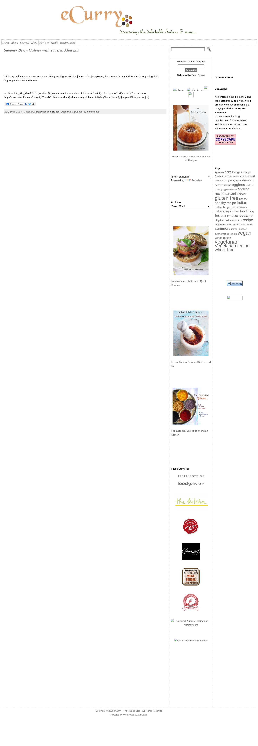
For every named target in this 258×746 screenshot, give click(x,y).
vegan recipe (223, 237)
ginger (242, 193)
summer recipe (222, 234)
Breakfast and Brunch (47, 111)
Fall (227, 194)
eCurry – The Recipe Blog (127, 711)
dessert (247, 180)
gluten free (227, 198)
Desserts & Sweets (71, 111)
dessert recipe (223, 184)
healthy (243, 198)
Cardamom (220, 176)
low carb (225, 220)
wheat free (224, 249)
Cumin (218, 180)
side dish (242, 224)
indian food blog (242, 211)
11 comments (91, 111)
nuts (232, 220)
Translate (197, 180)
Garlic (233, 194)
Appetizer (219, 172)
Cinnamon (233, 176)
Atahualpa (142, 714)
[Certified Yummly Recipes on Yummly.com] (191, 624)
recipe (248, 220)
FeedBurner (198, 75)
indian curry (222, 211)
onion (238, 220)
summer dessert (238, 229)
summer (222, 228)
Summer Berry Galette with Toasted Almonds (41, 50)
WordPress (128, 714)
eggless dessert (230, 190)
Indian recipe (226, 215)
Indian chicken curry (238, 207)
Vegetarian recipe (232, 245)
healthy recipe (225, 203)
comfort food (247, 176)
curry (226, 180)
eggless (238, 185)
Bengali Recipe (242, 172)
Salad (235, 224)
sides (249, 224)
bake (228, 172)
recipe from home (223, 224)
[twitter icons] (195, 90)
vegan (244, 233)
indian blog (222, 207)
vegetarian (227, 242)
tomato (233, 234)
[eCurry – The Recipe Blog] (129, 21)
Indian (242, 202)
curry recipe (236, 180)
